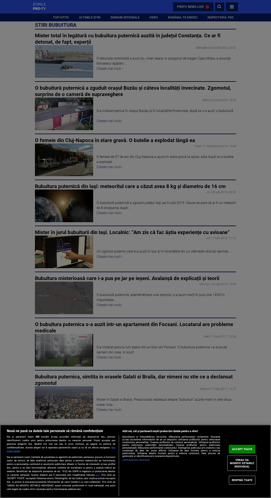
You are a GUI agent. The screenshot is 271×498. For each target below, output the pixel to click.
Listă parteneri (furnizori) (136, 460)
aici (98, 474)
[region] (135, 461)
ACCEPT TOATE (242, 449)
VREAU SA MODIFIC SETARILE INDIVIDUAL (242, 463)
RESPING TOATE (242, 479)
